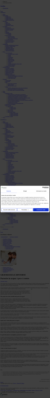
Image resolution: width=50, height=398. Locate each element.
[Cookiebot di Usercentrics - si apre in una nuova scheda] (43, 187)
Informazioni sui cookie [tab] (41, 191)
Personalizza (24, 209)
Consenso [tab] (8, 191)
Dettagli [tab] (25, 191)
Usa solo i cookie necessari (9, 209)
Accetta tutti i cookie (41, 209)
